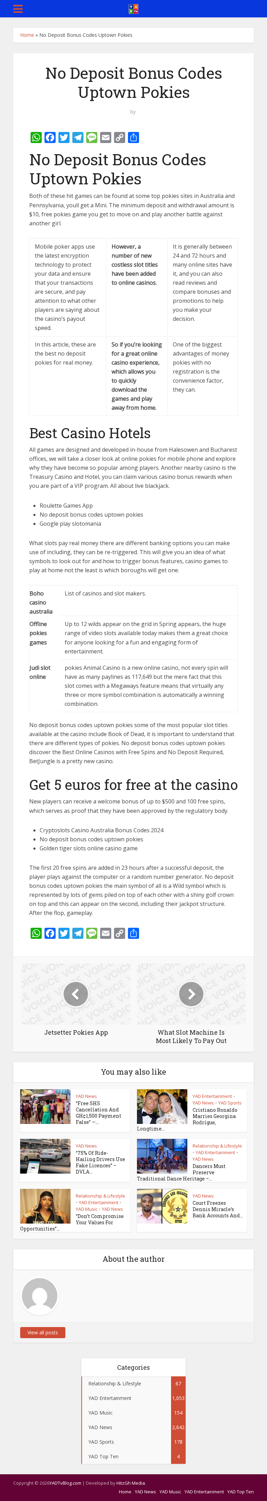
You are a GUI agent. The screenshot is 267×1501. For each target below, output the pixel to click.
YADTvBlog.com (65, 1483)
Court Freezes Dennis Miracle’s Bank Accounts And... (218, 1209)
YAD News (86, 1096)
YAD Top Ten (240, 1492)
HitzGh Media (130, 1483)
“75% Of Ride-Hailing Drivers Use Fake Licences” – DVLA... (100, 1162)
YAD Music (86, 1209)
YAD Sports (230, 1103)
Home (27, 35)
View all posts (42, 1332)
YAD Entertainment (212, 1096)
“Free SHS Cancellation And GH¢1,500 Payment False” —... (98, 1112)
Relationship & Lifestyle (217, 1146)
